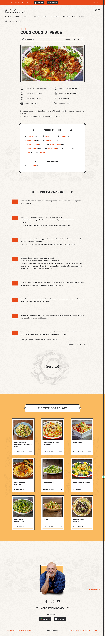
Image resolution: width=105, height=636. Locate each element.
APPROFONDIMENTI (69, 16)
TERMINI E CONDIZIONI (75, 630)
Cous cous (30, 136)
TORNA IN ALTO (94, 589)
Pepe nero (42, 152)
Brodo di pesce (55, 144)
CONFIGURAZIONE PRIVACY (24, 630)
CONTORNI (36, 16)
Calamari (63, 136)
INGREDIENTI (54, 16)
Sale (28, 152)
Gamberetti (50, 140)
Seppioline (31, 140)
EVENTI (81, 16)
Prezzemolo (31, 148)
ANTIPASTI (8, 16)
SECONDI (26, 16)
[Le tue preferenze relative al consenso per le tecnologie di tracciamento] (103, 477)
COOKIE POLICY (87, 630)
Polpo (47, 136)
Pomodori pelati (33, 144)
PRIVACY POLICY (11, 630)
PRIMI (17, 16)
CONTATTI (95, 2)
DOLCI (45, 16)
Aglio (66, 148)
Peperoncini (52, 148)
